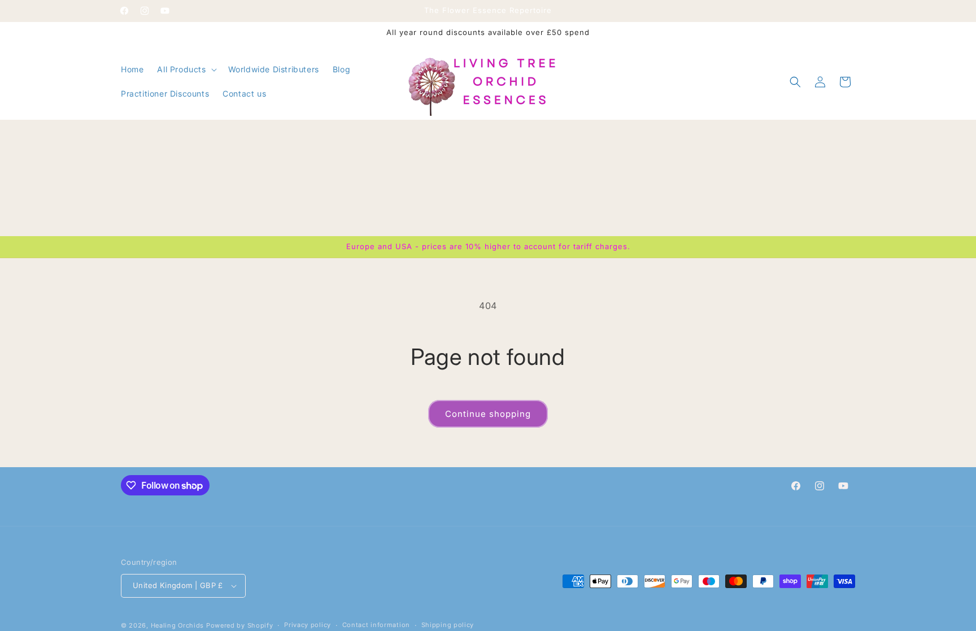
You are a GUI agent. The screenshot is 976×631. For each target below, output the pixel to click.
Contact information (376, 625)
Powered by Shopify (239, 625)
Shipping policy (447, 625)
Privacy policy (307, 625)
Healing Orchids (177, 625)
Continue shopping (488, 413)
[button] (185, 69)
